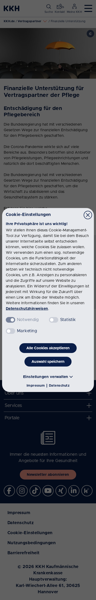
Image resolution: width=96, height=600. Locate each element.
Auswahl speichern (48, 362)
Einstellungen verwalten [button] (45, 377)
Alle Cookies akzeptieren (48, 348)
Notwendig (28, 320)
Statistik (68, 320)
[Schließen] (88, 215)
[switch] (53, 320)
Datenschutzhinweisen (27, 309)
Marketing (27, 331)
